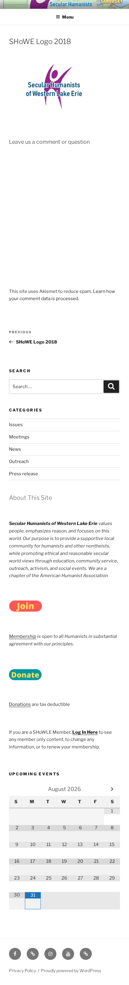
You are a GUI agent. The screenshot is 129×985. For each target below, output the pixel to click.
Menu (68, 16)
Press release (23, 473)
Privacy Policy (22, 970)
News (15, 449)
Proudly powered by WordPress (71, 970)
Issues (16, 424)
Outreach (19, 461)
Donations (20, 704)
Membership (22, 636)
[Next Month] (112, 789)
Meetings (19, 437)
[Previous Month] (17, 789)
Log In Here (85, 732)
